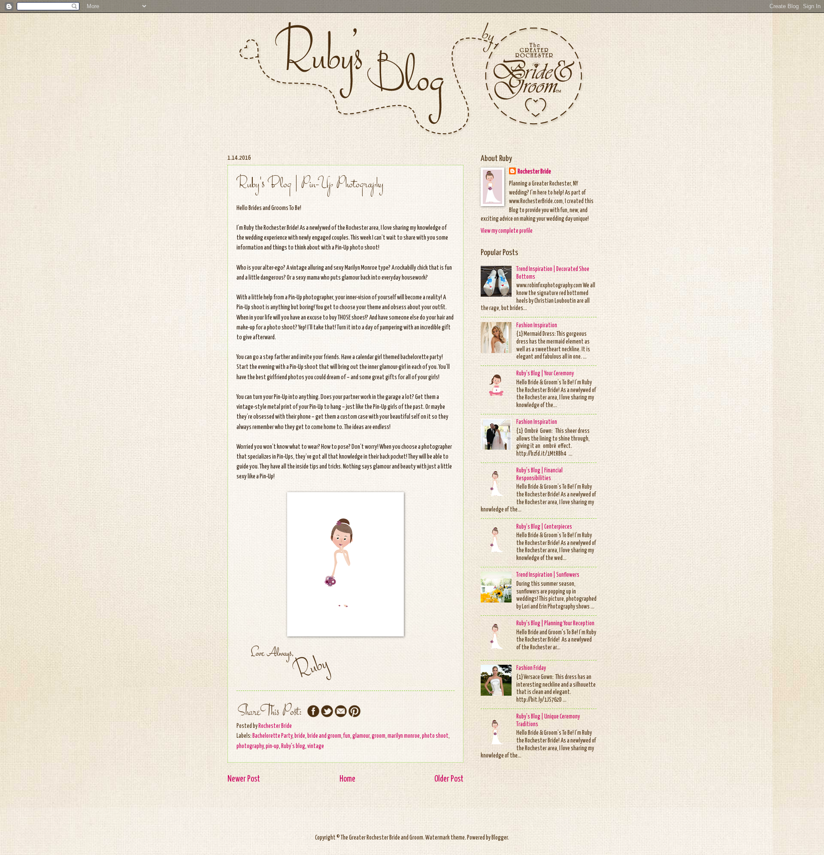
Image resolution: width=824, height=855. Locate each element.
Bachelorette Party (272, 736)
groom (378, 736)
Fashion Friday (531, 668)
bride (299, 736)
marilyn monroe (404, 736)
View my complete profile (507, 231)
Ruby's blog (293, 746)
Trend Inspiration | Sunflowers (547, 575)
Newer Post (243, 779)
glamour (361, 736)
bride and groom (324, 736)
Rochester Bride (534, 172)
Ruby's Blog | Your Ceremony (545, 374)
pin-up (272, 746)
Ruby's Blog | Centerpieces (544, 527)
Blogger (499, 838)
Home (347, 779)
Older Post (449, 779)
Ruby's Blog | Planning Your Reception (555, 624)
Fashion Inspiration (536, 326)
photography (250, 746)
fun (346, 736)
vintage (315, 746)
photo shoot (435, 736)
